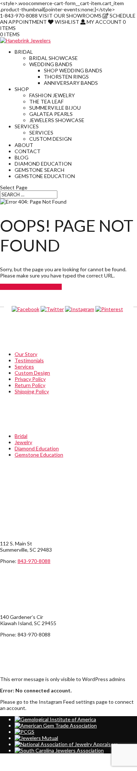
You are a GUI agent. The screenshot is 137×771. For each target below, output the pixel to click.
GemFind (17, 768)
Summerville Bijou (55, 108)
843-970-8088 (34, 561)
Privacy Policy (30, 379)
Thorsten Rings (66, 76)
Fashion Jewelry (52, 95)
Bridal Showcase (53, 58)
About (24, 145)
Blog (21, 157)
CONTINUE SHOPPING (31, 287)
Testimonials (29, 360)
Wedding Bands (50, 64)
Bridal (24, 52)
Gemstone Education (45, 176)
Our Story (26, 354)
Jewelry (23, 442)
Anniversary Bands (71, 83)
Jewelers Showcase (56, 120)
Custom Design (50, 139)
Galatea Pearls (51, 114)
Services (27, 126)
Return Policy (30, 385)
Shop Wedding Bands (73, 70)
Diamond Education (43, 163)
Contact (28, 151)
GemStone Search (39, 170)
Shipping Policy (32, 391)
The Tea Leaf (46, 101)
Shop (22, 89)
